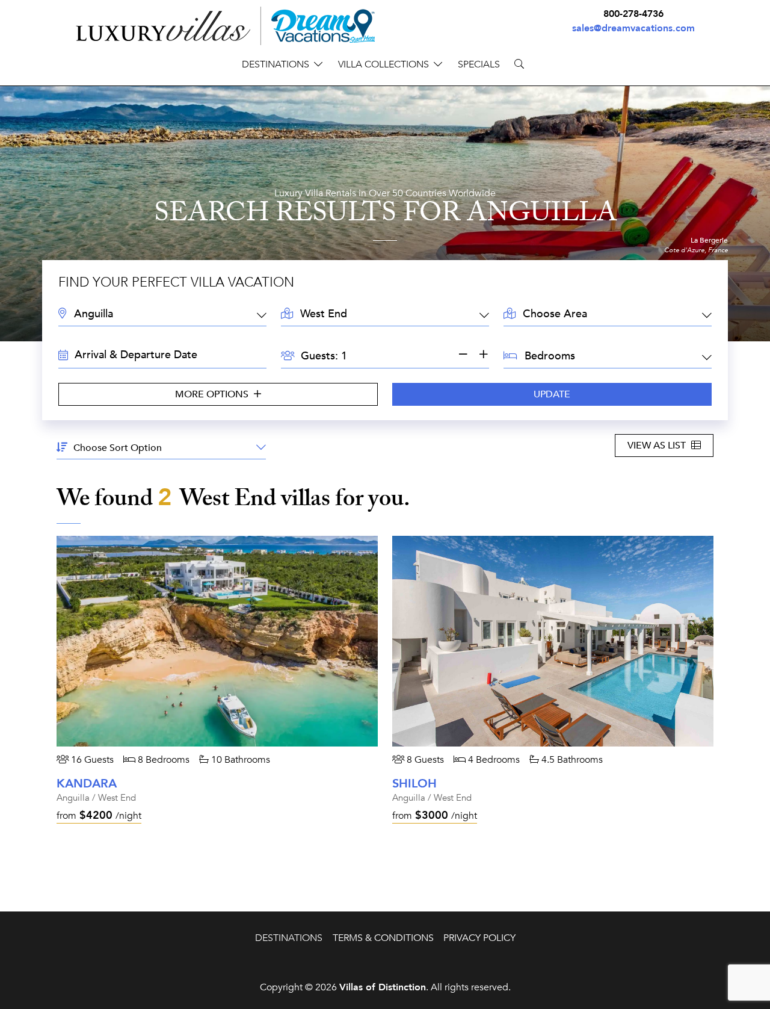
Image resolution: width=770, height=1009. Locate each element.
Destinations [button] (275, 64)
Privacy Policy (479, 938)
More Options (213, 394)
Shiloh (414, 783)
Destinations (288, 938)
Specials (479, 64)
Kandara (87, 783)
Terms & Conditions (383, 938)
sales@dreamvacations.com (633, 28)
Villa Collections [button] (383, 64)
